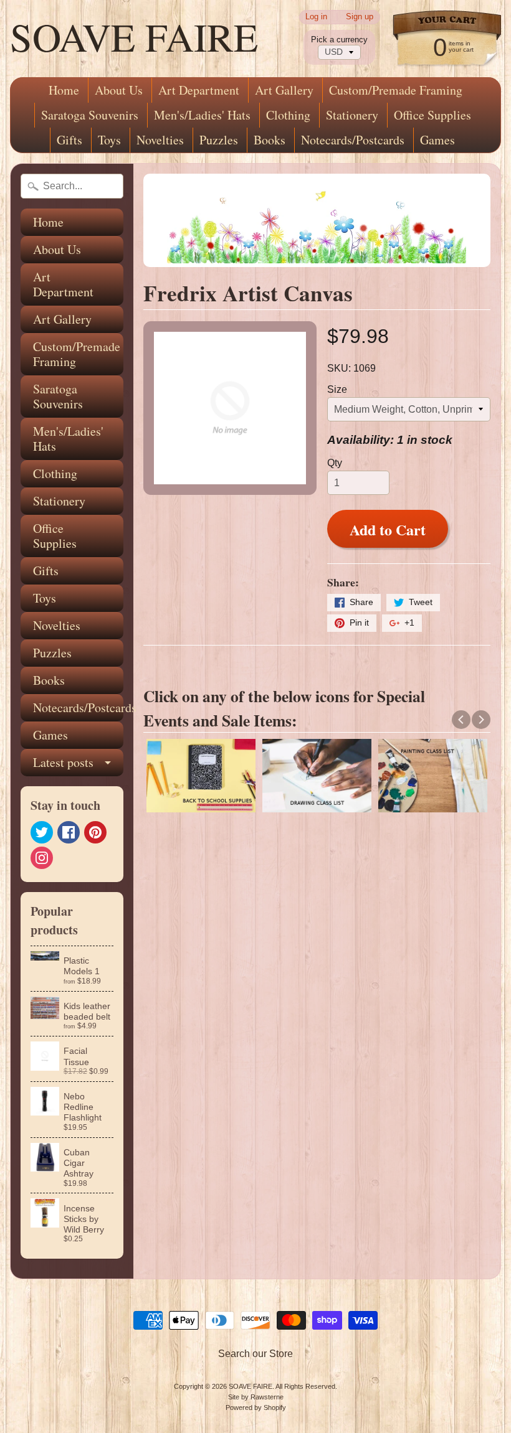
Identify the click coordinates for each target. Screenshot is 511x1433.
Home (64, 90)
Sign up (359, 17)
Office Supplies (432, 114)
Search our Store (255, 1353)
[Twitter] (42, 832)
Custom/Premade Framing (395, 90)
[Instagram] (42, 858)
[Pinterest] (95, 832)
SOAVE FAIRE (134, 36)
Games (437, 139)
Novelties (160, 139)
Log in (316, 17)
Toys (109, 139)
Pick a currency (339, 39)
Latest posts (63, 762)
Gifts (69, 139)
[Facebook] (68, 832)
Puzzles (218, 139)
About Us (119, 90)
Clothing (288, 114)
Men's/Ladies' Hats (202, 114)
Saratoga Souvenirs (89, 114)
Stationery (352, 114)
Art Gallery (284, 90)
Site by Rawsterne (256, 1397)
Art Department (198, 90)
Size (337, 389)
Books (269, 139)
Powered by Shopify (256, 1407)
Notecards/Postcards (352, 139)
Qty (334, 463)
